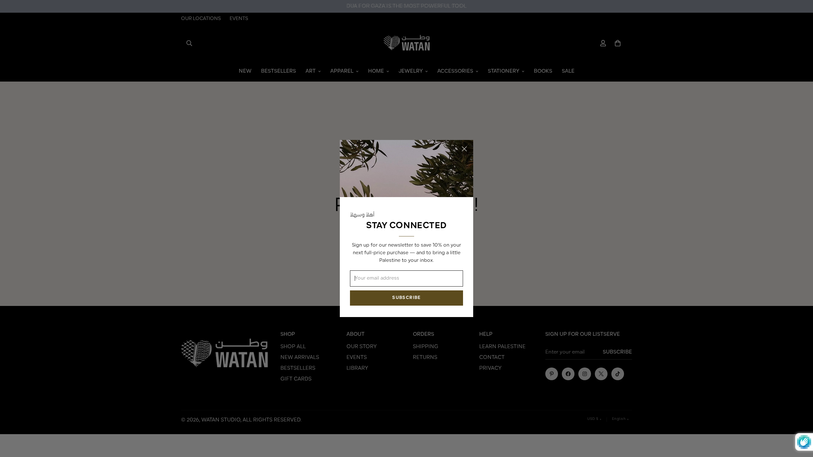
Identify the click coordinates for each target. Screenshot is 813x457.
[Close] (464, 149)
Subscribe (406, 298)
